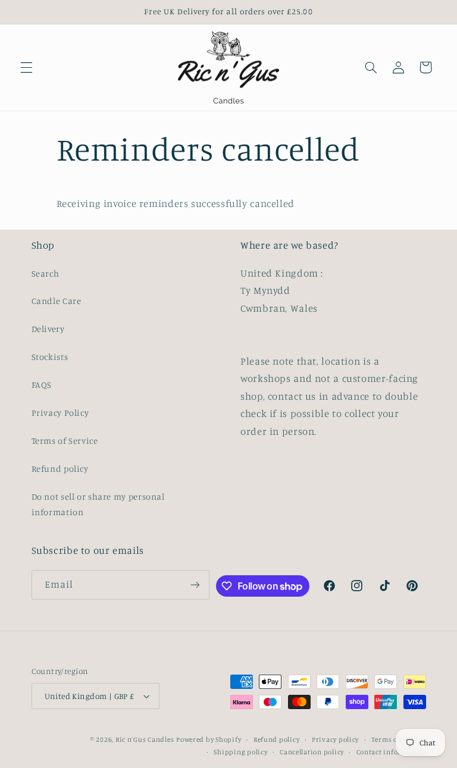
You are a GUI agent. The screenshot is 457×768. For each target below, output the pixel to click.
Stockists (50, 357)
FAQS (42, 385)
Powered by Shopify (208, 739)
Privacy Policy (60, 412)
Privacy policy (335, 739)
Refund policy (60, 468)
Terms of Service (65, 440)
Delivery (48, 329)
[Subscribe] (195, 584)
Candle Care (57, 301)
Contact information (391, 752)
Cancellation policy (312, 752)
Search (46, 273)
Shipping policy (240, 752)
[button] (26, 67)
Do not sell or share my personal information (98, 504)
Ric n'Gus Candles (144, 739)
